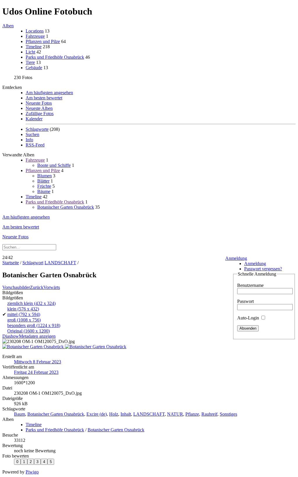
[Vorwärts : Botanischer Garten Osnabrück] (95, 346)
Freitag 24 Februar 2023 (36, 372)
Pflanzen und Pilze (43, 41)
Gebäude (34, 67)
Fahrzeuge (35, 36)
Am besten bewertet (44, 97)
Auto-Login (248, 317)
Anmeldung (236, 258)
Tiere (30, 62)
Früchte (44, 186)
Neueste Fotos (39, 103)
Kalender (34, 118)
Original (28, 330)
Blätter (43, 180)
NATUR (175, 414)
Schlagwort (32, 262)
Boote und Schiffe (54, 165)
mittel (23, 314)
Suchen (32, 134)
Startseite (10, 262)
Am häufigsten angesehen (49, 92)
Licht (30, 51)
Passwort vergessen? (263, 268)
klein (23, 308)
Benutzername (250, 285)
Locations (35, 30)
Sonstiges (228, 414)
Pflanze (192, 414)
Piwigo (32, 471)
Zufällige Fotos (40, 113)
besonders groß (33, 325)
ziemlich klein (31, 303)
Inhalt (125, 414)
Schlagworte (37, 129)
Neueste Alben (39, 108)
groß (24, 319)
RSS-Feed (35, 144)
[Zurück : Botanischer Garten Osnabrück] (33, 346)
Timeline (34, 46)
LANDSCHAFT (60, 262)
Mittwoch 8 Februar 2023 (37, 361)
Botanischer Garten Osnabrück (65, 207)
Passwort (245, 301)
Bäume (43, 191)
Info (29, 139)
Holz (113, 414)
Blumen (44, 175)
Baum (19, 414)
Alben (8, 25)
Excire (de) (96, 414)
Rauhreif (209, 414)
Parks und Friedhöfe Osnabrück (55, 57)
